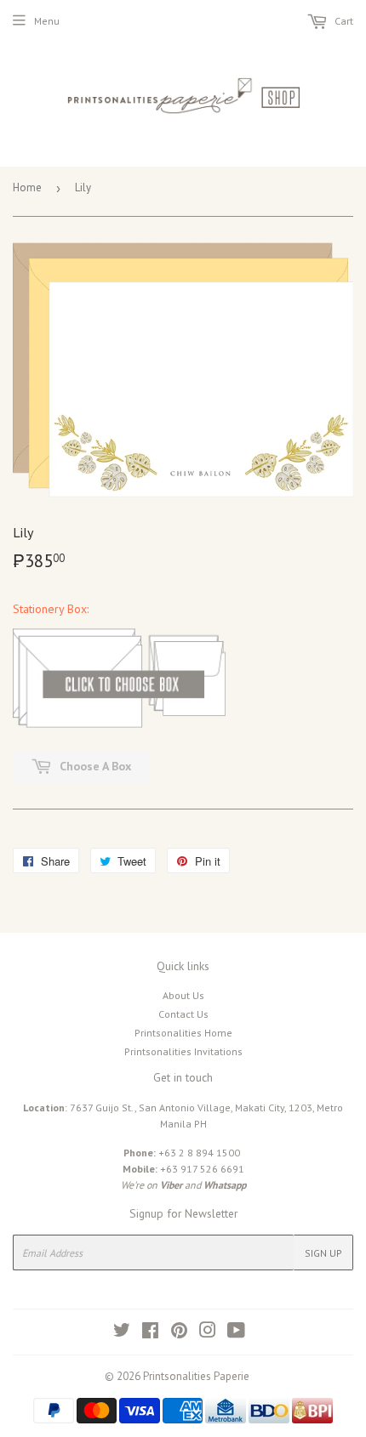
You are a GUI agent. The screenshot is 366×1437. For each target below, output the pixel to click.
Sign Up (323, 1253)
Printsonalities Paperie (196, 1376)
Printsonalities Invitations (183, 1051)
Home (27, 187)
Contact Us (183, 1014)
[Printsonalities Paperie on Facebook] (150, 1332)
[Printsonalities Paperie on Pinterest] (179, 1332)
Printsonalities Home (183, 1032)
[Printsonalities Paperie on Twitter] (121, 1332)
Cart (342, 20)
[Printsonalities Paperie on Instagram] (207, 1332)
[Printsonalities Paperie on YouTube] (236, 1332)
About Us (183, 995)
